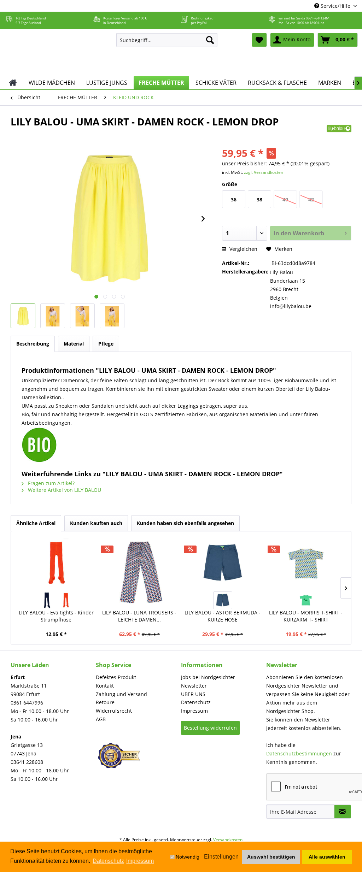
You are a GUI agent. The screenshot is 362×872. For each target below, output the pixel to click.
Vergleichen (242, 249)
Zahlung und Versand (121, 694)
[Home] (13, 82)
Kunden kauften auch (96, 523)
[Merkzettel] (259, 40)
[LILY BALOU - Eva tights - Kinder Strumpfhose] (56, 563)
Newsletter (194, 685)
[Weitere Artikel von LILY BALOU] (339, 128)
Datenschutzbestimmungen (299, 753)
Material (74, 343)
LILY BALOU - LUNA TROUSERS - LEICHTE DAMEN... (139, 616)
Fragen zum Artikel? (51, 483)
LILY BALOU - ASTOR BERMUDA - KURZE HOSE (223, 616)
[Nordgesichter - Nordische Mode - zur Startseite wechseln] (56, 52)
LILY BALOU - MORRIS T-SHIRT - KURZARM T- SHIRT (306, 616)
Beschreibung (32, 343)
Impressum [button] (140, 861)
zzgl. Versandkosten (263, 172)
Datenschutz (196, 702)
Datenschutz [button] (108, 861)
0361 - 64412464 (317, 18)
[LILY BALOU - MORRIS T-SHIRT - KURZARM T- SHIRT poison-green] (305, 600)
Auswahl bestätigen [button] (271, 857)
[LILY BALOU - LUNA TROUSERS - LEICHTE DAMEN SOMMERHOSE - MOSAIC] (139, 572)
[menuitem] (167, 40)
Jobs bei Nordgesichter (208, 677)
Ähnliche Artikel (36, 523)
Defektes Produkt (116, 677)
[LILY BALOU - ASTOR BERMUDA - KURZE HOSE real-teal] (222, 600)
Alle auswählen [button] (327, 857)
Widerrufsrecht (114, 710)
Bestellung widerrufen (210, 727)
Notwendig (187, 857)
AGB (101, 719)
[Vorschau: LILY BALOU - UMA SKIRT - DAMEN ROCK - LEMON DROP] (23, 316)
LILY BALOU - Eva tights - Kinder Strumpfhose (56, 616)
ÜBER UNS (193, 694)
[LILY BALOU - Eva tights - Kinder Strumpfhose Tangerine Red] (65, 600)
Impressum (194, 710)
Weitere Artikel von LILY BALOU (64, 490)
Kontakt (105, 685)
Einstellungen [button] (221, 857)
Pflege (105, 343)
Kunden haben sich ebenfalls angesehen (185, 523)
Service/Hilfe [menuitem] (335, 5)
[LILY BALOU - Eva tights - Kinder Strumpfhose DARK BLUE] (46, 600)
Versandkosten (228, 840)
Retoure (105, 702)
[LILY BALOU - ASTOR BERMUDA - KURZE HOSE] (223, 563)
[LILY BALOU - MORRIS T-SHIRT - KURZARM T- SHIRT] (306, 563)
